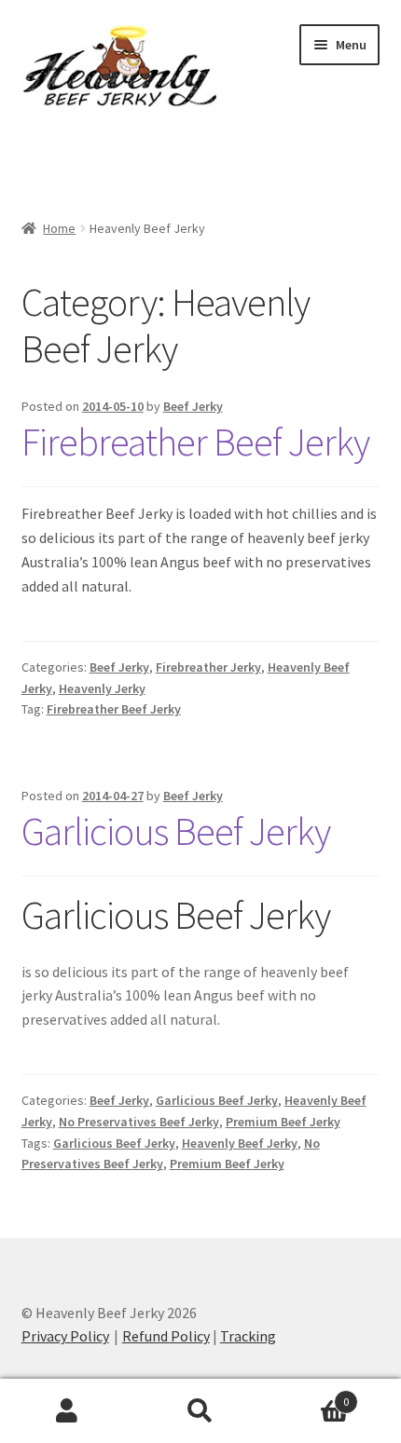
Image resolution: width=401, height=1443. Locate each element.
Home (59, 228)
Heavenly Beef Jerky (239, 1143)
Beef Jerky (193, 406)
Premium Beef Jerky (283, 1121)
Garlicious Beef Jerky (175, 831)
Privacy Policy (65, 1336)
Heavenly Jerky (102, 688)
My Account (66, 1411)
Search (200, 1411)
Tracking (248, 1336)
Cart (309, 1395)
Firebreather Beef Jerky (195, 441)
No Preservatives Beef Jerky (139, 1121)
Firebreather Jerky (208, 667)
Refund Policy (166, 1336)
